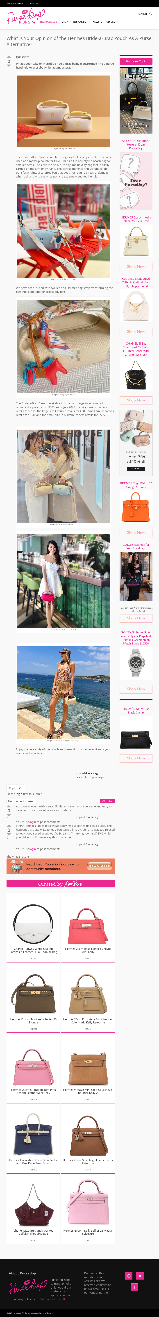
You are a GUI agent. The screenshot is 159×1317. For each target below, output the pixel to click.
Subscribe (132, 1311)
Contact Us (33, 3)
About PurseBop (15, 3)
